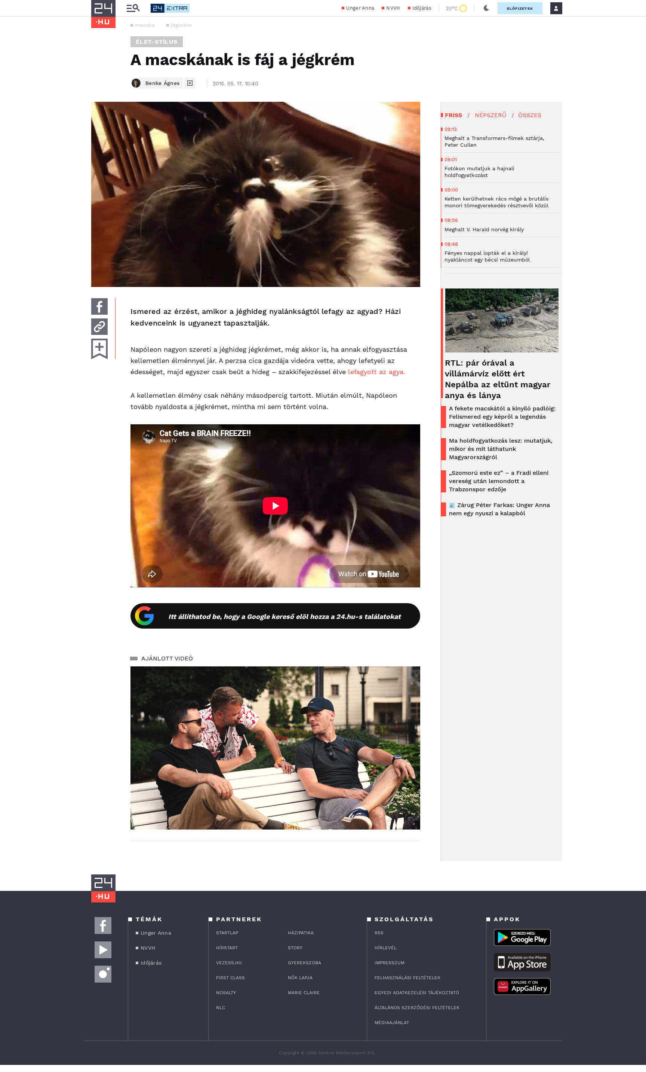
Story (295, 947)
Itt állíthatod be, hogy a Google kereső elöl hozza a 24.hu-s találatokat (284, 616)
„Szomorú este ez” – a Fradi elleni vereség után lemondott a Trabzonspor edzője (498, 481)
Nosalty (226, 992)
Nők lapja (300, 977)
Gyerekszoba (304, 962)
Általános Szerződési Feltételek (417, 1007)
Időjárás (421, 8)
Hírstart (227, 947)
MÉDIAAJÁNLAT (392, 1022)
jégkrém (181, 25)
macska (145, 25)
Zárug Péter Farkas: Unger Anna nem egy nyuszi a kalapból (499, 509)
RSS (379, 932)
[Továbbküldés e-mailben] (99, 326)
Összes (529, 115)
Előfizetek (520, 8)
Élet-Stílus (157, 41)
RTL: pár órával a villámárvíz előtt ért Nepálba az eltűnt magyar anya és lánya (497, 379)
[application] (275, 748)
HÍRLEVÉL (386, 947)
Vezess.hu (229, 962)
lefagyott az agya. (376, 372)
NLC (220, 1007)
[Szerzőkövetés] (190, 83)
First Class (230, 977)
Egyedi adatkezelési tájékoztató (417, 992)
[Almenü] (133, 8)
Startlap (227, 932)
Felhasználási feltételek (407, 977)
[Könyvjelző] (99, 349)
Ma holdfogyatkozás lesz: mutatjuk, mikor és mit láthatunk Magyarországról (500, 449)
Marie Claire (304, 992)
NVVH (393, 8)
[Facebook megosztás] (99, 306)
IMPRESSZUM (389, 962)
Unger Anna (360, 8)
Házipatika (301, 932)
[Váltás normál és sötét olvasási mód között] (486, 8)
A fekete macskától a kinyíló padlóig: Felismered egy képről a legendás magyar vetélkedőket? (502, 416)
